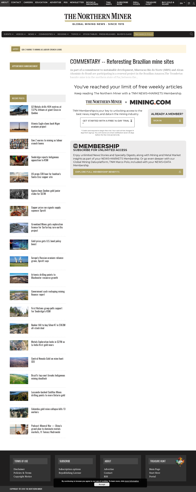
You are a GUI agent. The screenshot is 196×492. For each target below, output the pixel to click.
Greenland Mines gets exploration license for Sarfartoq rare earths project (47, 227)
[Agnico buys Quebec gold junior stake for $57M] (19, 197)
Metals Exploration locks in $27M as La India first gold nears (48, 343)
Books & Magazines (92, 3)
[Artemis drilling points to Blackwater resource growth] (19, 281)
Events (7, 34)
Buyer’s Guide (124, 34)
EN (181, 3)
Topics (74, 34)
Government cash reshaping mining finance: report (48, 293)
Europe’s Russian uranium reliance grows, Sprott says (47, 259)
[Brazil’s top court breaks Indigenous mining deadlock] (19, 382)
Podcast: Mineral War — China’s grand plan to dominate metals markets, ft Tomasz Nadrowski (46, 429)
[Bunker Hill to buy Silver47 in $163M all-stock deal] (19, 331)
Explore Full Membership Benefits (97, 172)
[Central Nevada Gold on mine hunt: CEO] (19, 365)
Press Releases (107, 34)
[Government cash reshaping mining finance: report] (19, 298)
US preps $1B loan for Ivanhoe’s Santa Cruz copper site (46, 175)
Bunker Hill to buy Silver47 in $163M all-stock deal (48, 326)
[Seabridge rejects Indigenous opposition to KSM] (19, 163)
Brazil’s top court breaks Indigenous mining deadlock (48, 377)
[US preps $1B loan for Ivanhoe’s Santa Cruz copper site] (19, 180)
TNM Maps (109, 3)
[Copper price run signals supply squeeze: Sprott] (19, 214)
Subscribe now (122, 3)
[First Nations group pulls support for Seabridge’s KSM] (19, 314)
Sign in (157, 120)
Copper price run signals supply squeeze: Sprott (45, 209)
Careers (28, 2)
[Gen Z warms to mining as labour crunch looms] (19, 147)
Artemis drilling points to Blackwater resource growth (44, 276)
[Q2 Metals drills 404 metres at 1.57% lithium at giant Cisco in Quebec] (19, 113)
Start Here (154, 472)
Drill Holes (136, 3)
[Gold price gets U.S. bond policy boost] (19, 247)
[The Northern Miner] (98, 18)
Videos (19, 34)
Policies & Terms (22, 472)
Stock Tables (90, 34)
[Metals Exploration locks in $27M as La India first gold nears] (19, 348)
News (31, 34)
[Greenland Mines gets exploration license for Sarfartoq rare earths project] (19, 230)
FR (192, 4)
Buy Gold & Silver (168, 3)
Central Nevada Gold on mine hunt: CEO (47, 360)
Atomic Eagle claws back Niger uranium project (45, 125)
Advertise (55, 2)
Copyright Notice (23, 476)
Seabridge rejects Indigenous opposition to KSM (45, 158)
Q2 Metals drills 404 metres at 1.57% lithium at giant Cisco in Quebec (46, 110)
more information (132, 481)
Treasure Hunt (151, 3)
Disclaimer (19, 469)
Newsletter (77, 2)
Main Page (154, 469)
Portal (152, 476)
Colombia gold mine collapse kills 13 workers (48, 410)
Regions (62, 34)
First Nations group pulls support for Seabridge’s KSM (46, 309)
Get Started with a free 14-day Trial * (106, 122)
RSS (66, 2)
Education (41, 2)
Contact (16, 2)
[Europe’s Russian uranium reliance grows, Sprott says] (19, 264)
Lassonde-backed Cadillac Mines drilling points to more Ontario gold (48, 393)
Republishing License (70, 472)
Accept (102, 484)
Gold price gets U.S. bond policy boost (46, 242)
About (5, 2)
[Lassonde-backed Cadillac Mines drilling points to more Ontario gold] (19, 398)
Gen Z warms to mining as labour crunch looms (46, 141)
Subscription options (70, 469)
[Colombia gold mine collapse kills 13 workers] (19, 415)
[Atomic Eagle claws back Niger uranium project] (19, 130)
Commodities (46, 34)
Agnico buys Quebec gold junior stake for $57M (45, 192)
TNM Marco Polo (143, 34)
